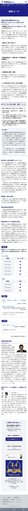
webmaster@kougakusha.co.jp (14, 449)
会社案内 (12, 499)
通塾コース (9, 497)
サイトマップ (18, 501)
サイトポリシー (20, 499)
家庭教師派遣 (16, 497)
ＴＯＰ (4, 497)
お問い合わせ (5, 503)
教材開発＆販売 (6, 499)
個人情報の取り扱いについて (8, 501)
